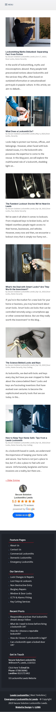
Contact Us (15, 549)
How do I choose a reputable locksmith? (24, 632)
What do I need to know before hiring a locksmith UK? (28, 625)
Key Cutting (27, 367)
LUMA (38, 707)
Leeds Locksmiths (19, 695)
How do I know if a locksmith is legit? (28, 637)
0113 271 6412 (19, 673)
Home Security (21, 59)
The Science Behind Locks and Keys (23, 363)
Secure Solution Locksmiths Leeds (21, 56)
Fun (12, 211)
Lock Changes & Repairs (22, 576)
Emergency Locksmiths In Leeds (21, 699)
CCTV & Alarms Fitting (21, 597)
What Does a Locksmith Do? (19, 131)
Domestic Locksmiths (21, 557)
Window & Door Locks (21, 593)
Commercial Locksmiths (22, 553)
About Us (14, 545)
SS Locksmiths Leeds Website (22, 678)
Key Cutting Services (20, 601)
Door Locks (10, 59)
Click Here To (18, 667)
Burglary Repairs (18, 589)
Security (14, 136)
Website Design (23, 707)
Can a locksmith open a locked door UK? (27, 643)
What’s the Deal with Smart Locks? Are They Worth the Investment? (27, 288)
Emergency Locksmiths (21, 561)
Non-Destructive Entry (21, 585)
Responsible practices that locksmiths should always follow (28, 618)
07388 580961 (17, 670)
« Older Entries (13, 480)
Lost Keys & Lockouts (21, 580)
